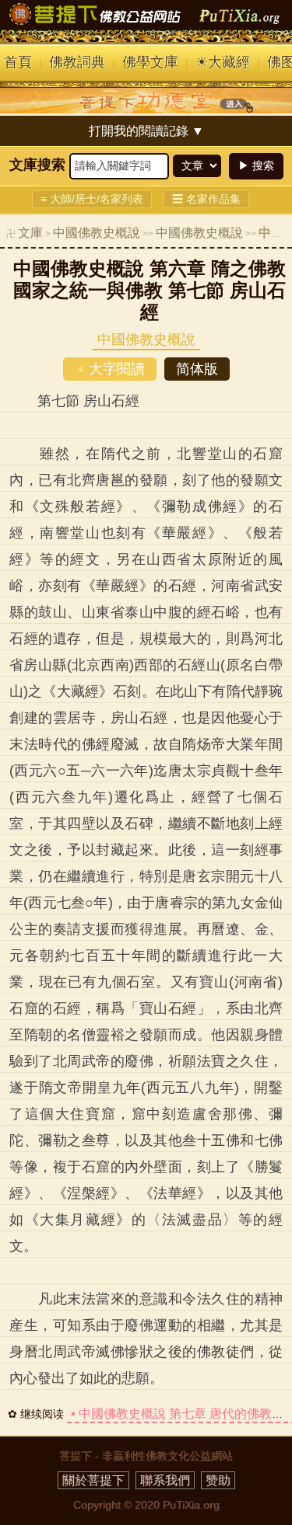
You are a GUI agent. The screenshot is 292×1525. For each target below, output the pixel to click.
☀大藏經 (222, 62)
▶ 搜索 (256, 165)
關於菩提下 (93, 1480)
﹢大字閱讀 (110, 369)
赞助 (218, 1480)
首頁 (18, 62)
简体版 (197, 369)
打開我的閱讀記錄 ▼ (146, 131)
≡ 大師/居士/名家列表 (91, 199)
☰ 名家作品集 (206, 199)
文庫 (30, 232)
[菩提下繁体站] (146, 25)
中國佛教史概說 (96, 232)
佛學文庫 (150, 62)
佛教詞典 (77, 62)
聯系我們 (165, 1480)
